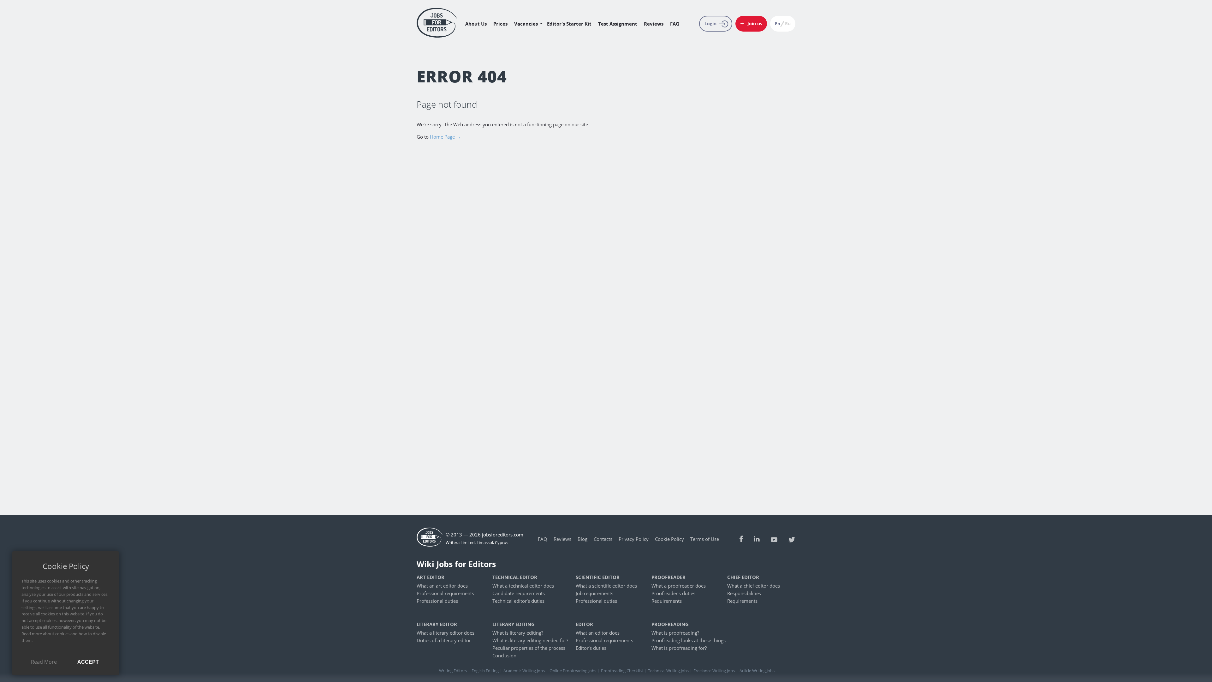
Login (710, 24)
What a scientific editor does (606, 586)
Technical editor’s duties (518, 601)
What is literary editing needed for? (530, 640)
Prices (500, 24)
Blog (582, 539)
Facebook (741, 538)
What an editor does (598, 633)
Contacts (603, 539)
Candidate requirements (518, 593)
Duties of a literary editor (444, 640)
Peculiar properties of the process (528, 648)
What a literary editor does (445, 633)
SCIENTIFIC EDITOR (598, 577)
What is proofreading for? (679, 648)
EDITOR (584, 624)
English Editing (485, 670)
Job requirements (594, 593)
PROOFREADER (668, 577)
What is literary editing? (517, 633)
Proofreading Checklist (622, 670)
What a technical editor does (523, 586)
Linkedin (757, 538)
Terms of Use (704, 539)
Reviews (653, 24)
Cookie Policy (669, 539)
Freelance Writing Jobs (714, 670)
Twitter (791, 539)
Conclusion (504, 655)
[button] (751, 24)
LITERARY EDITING (513, 624)
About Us (476, 24)
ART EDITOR (430, 577)
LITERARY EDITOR (437, 624)
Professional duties (437, 601)
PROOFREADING (670, 624)
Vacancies (526, 24)
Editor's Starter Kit (569, 24)
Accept (88, 662)
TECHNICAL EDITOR (514, 577)
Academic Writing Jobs (524, 670)
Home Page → (445, 137)
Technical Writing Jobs (668, 670)
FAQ (675, 24)
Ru (788, 24)
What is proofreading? (675, 633)
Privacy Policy (634, 539)
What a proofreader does (678, 586)
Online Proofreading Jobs (573, 670)
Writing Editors (453, 670)
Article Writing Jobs (757, 670)
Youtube (774, 539)
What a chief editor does (753, 586)
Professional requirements (445, 593)
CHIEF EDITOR (743, 577)
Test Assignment (617, 24)
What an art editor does (442, 586)
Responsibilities (744, 593)
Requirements (666, 601)
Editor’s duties (591, 648)
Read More (44, 661)
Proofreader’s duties (673, 593)
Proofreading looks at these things (688, 640)
